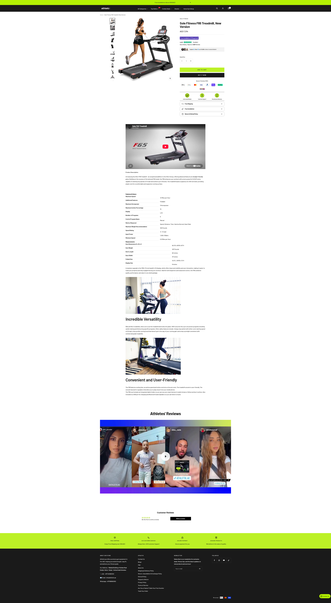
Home (101, 15)
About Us (141, 568)
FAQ (139, 565)
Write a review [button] (180, 518)
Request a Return (143, 579)
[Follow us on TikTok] (228, 560)
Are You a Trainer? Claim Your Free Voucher (151, 588)
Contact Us (141, 559)
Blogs (139, 562)
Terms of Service (143, 585)
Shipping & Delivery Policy (146, 571)
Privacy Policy (142, 582)
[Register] (199, 568)
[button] (131, 194)
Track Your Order (143, 591)
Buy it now (202, 75)
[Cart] (229, 8)
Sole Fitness (184, 18)
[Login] (223, 8)
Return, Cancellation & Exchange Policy (150, 573)
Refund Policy (142, 576)
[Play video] (165, 456)
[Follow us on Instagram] (219, 560)
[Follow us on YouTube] (224, 560)
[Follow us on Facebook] (214, 560)
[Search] (217, 8)
